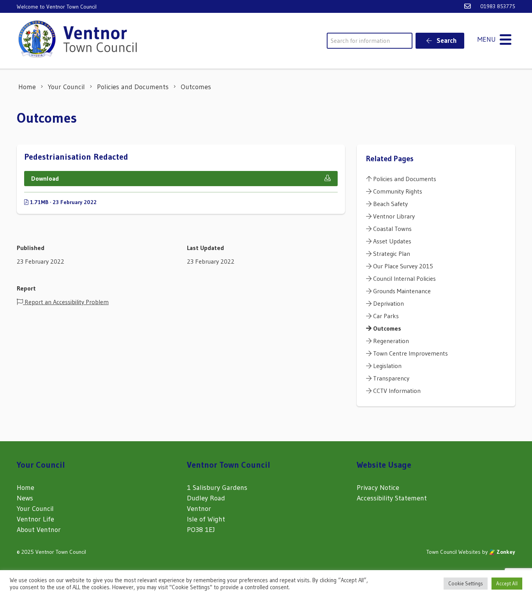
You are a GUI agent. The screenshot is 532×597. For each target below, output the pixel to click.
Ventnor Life (35, 519)
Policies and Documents (404, 179)
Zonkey (505, 551)
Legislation (387, 366)
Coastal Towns (392, 228)
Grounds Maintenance (401, 291)
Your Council (35, 508)
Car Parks (385, 316)
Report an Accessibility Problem (66, 302)
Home (25, 487)
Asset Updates (391, 241)
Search (446, 40)
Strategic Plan (391, 253)
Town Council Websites (453, 551)
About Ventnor (39, 529)
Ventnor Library (393, 216)
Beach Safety (390, 204)
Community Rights (397, 191)
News (25, 498)
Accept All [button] (507, 583)
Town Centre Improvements (410, 353)
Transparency (390, 378)
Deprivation (388, 303)
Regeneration (390, 341)
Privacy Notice (378, 487)
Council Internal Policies (404, 278)
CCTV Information (396, 390)
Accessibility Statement (392, 498)
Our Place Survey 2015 (402, 266)
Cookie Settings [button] (465, 583)
